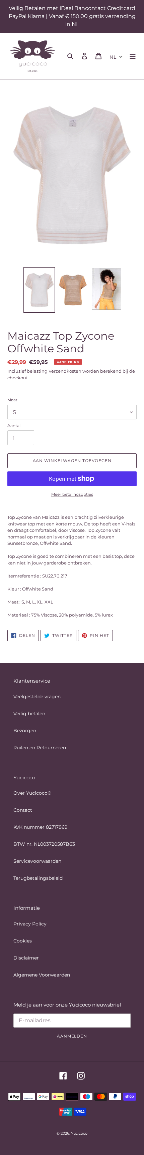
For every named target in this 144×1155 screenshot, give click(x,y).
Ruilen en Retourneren (39, 748)
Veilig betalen (29, 714)
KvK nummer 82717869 (40, 827)
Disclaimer (26, 958)
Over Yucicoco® (32, 793)
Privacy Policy (30, 924)
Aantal (13, 425)
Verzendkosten (65, 371)
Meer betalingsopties (72, 494)
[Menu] (133, 56)
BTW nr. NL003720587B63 (44, 844)
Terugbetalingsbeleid (38, 878)
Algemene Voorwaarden (41, 975)
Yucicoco (79, 1133)
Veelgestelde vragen (37, 697)
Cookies (22, 941)
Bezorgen (24, 731)
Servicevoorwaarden (37, 861)
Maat (12, 399)
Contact (22, 810)
